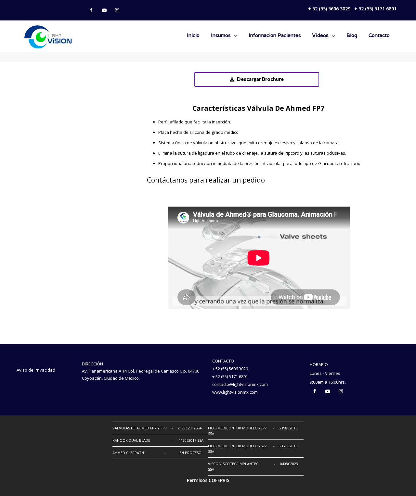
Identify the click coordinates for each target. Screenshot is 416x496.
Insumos (221, 35)
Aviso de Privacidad (36, 370)
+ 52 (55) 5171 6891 (375, 9)
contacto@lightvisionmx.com (240, 384)
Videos (320, 35)
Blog (351, 35)
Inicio (193, 35)
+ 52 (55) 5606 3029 (329, 9)
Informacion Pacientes (275, 35)
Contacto (379, 35)
